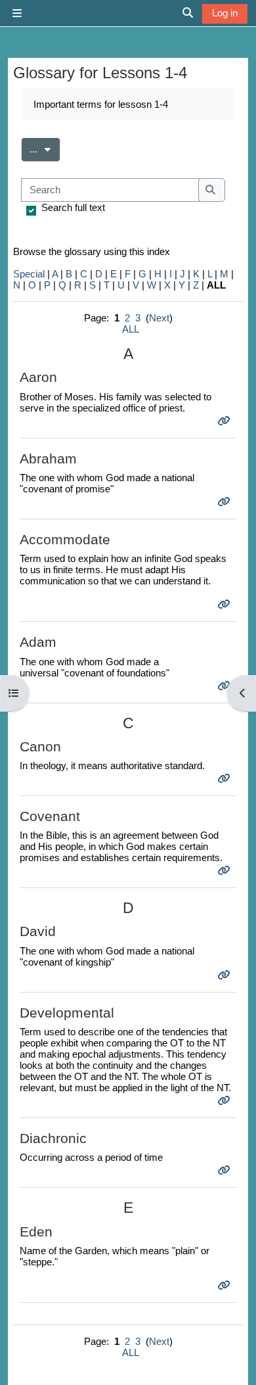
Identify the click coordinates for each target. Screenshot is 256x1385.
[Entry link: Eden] (225, 1285)
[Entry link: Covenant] (225, 870)
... (45, 148)
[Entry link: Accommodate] (225, 604)
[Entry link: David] (225, 975)
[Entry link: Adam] (225, 686)
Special (29, 273)
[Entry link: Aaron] (225, 421)
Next (159, 317)
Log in (225, 12)
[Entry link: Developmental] (225, 1100)
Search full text (73, 207)
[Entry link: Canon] (225, 778)
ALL (130, 329)
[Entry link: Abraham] (225, 501)
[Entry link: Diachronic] (225, 1170)
